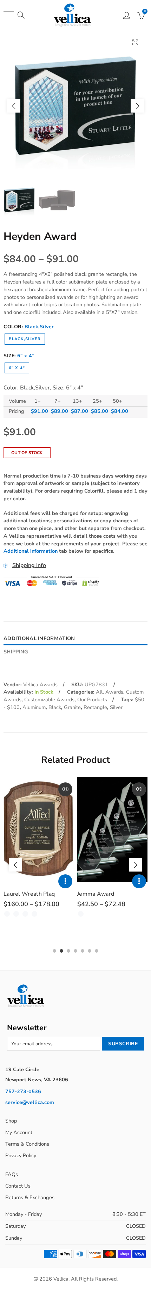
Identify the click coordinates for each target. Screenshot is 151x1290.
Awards (114, 691)
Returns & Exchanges (29, 1197)
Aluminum (34, 707)
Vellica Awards (40, 684)
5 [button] (82, 951)
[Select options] (65, 881)
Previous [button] (13, 106)
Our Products (92, 699)
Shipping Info (29, 565)
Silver (116, 707)
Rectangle (95, 707)
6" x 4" (17, 368)
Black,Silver (25, 339)
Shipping (16, 651)
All (99, 691)
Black (54, 707)
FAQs (11, 1174)
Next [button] (137, 106)
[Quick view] (65, 789)
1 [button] (54, 951)
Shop (11, 1120)
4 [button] (75, 951)
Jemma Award (95, 894)
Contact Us (18, 1185)
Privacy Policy (20, 1155)
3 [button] (68, 951)
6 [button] (89, 951)
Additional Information (39, 638)
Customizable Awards (49, 699)
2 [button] (61, 951)
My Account (18, 1132)
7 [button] (96, 951)
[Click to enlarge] (135, 42)
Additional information (31, 550)
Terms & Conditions (27, 1143)
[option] (75, 106)
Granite (72, 707)
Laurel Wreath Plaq (29, 894)
